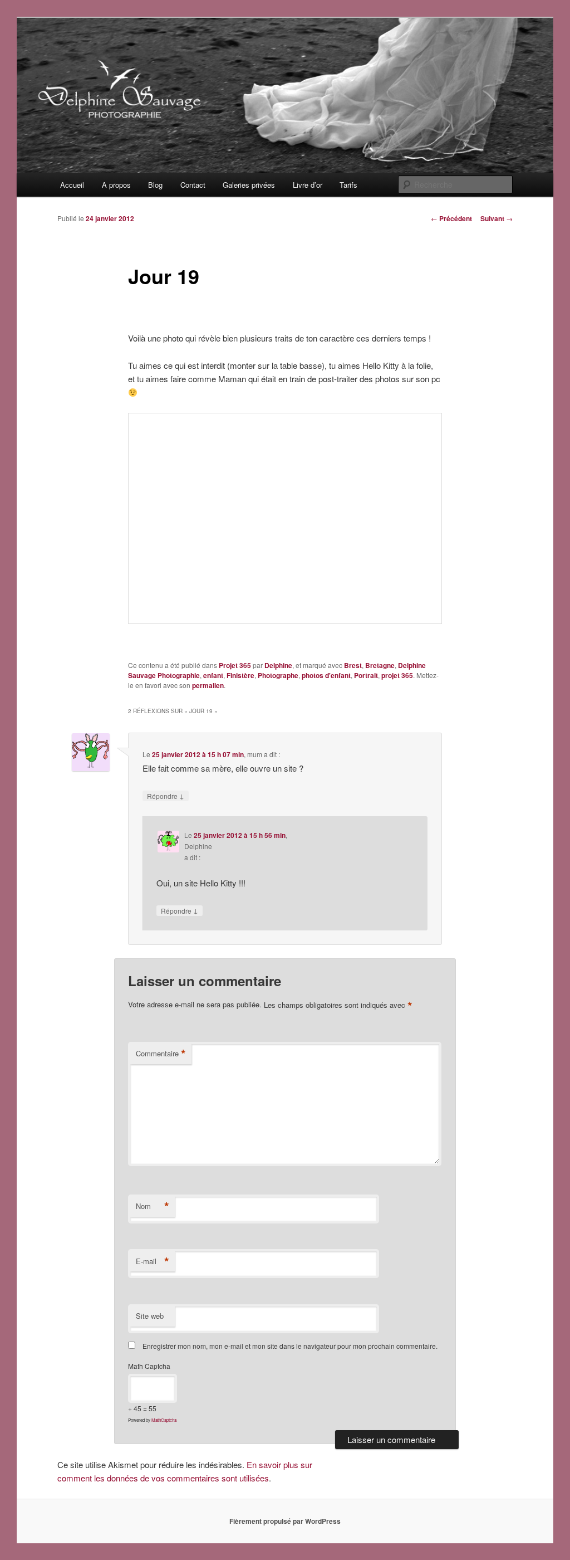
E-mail (152, 1261)
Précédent (451, 218)
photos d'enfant (326, 675)
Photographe (278, 675)
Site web (150, 1315)
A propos (116, 184)
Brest (353, 665)
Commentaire (161, 1053)
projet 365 (397, 675)
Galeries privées (249, 184)
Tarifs (348, 184)
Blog (155, 184)
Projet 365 (235, 665)
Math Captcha (149, 1366)
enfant (213, 675)
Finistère (240, 675)
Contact (192, 184)
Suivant (496, 218)
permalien (208, 685)
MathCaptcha (163, 1420)
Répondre (165, 796)
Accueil (72, 184)
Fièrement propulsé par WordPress (285, 1521)
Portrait (366, 675)
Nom (152, 1206)
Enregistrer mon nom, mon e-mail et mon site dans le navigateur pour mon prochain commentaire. (290, 1346)
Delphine (278, 665)
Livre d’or (307, 184)
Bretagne (380, 665)
